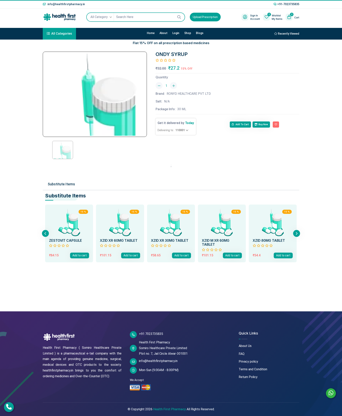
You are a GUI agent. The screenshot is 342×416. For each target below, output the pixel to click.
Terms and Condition (253, 369)
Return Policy (248, 377)
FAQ (241, 354)
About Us (245, 346)
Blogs (199, 33)
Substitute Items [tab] (61, 184)
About (163, 33)
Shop (187, 33)
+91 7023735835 (151, 334)
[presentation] (45, 233)
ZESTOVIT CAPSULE (65, 241)
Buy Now (263, 124)
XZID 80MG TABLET (269, 241)
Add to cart (242, 124)
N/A (167, 101)
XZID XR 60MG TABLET (119, 241)
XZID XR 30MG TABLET (169, 241)
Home (151, 33)
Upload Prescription (205, 17)
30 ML (181, 109)
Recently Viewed (288, 33)
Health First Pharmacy (169, 409)
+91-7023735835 (288, 4)
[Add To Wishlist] (276, 124)
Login (175, 33)
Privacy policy (248, 361)
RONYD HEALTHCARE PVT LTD (189, 94)
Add (79, 255)
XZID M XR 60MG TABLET (215, 242)
